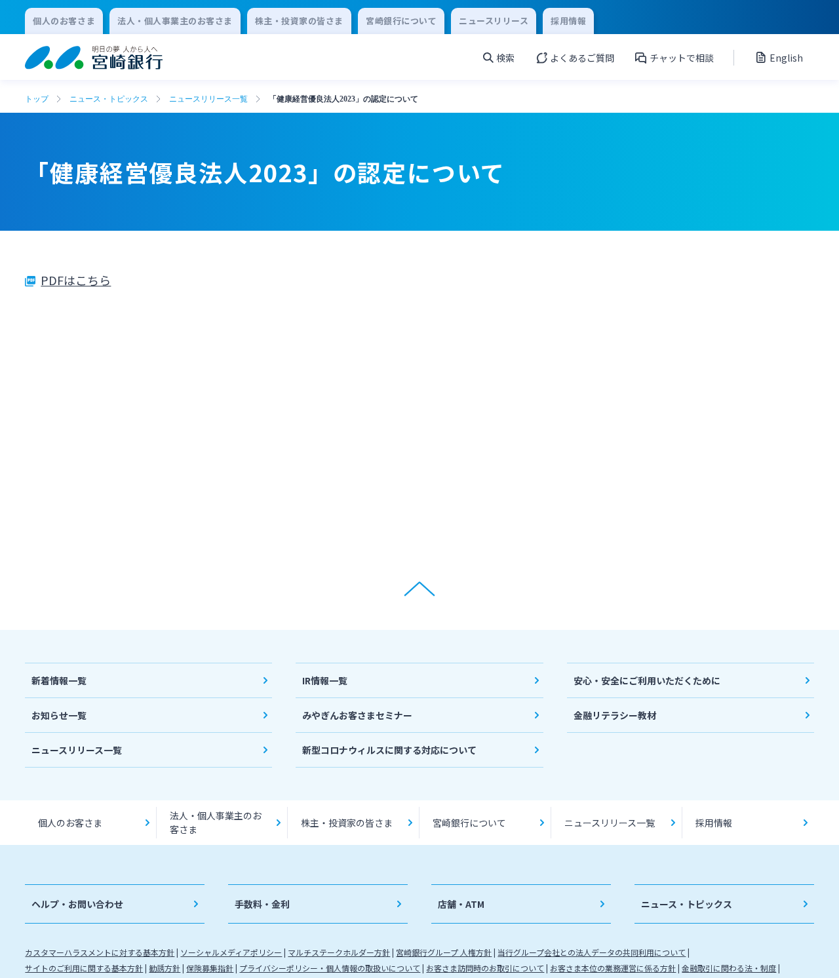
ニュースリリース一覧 (208, 99)
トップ (37, 99)
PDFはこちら (76, 279)
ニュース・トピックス (108, 99)
